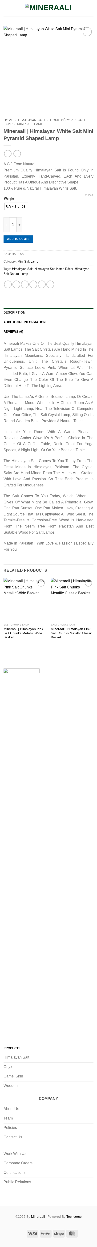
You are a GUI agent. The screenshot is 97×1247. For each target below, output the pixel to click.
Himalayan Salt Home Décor (54, 269)
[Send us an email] (37, 1031)
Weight (9, 198)
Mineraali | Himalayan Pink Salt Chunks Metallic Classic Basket (72, 633)
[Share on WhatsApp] (8, 284)
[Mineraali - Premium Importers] (48, 8)
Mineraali (38, 1216)
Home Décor (61, 120)
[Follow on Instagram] (18, 1031)
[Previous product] (17, 153)
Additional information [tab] (25, 322)
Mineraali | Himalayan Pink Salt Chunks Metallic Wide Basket (23, 633)
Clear (89, 195)
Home (8, 120)
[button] (6, 8)
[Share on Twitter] (25, 284)
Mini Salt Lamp (30, 124)
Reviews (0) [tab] (13, 331)
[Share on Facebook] (16, 284)
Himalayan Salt (31, 120)
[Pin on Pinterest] (42, 284)
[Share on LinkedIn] (50, 284)
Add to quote (18, 239)
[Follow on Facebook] (8, 1031)
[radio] (16, 206)
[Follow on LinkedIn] (46, 1031)
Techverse (74, 1216)
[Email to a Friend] (33, 284)
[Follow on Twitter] (27, 1031)
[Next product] (7, 153)
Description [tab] (14, 312)
